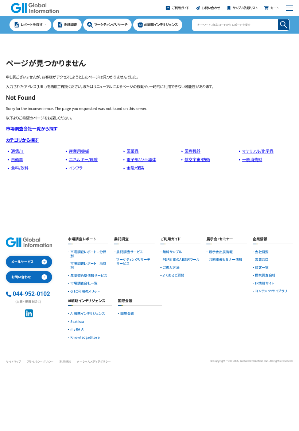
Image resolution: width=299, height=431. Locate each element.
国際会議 (127, 314)
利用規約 (65, 361)
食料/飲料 (19, 168)
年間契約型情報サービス (88, 276)
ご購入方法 (171, 268)
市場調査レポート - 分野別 (88, 254)
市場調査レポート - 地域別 (88, 266)
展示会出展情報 (221, 252)
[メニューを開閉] (289, 8)
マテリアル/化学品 (257, 151)
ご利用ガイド (170, 239)
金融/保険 (135, 168)
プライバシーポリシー (40, 361)
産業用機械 (79, 151)
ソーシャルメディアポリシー (94, 361)
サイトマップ (13, 361)
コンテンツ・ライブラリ (271, 291)
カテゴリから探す (22, 140)
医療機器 (193, 151)
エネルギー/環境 (83, 159)
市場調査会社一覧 (84, 283)
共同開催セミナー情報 (225, 260)
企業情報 (260, 239)
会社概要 (261, 252)
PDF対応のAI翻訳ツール (181, 260)
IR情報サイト (264, 283)
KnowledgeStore (85, 337)
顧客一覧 (261, 268)
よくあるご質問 (174, 275)
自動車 (17, 159)
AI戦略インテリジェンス (87, 314)
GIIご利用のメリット (85, 291)
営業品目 (261, 260)
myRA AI (77, 329)
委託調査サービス (129, 252)
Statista (77, 322)
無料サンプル (172, 252)
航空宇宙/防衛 (197, 159)
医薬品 (133, 151)
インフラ (76, 168)
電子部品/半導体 (141, 159)
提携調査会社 (265, 275)
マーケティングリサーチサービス (133, 262)
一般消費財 (252, 159)
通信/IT (17, 151)
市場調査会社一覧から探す (32, 128)
